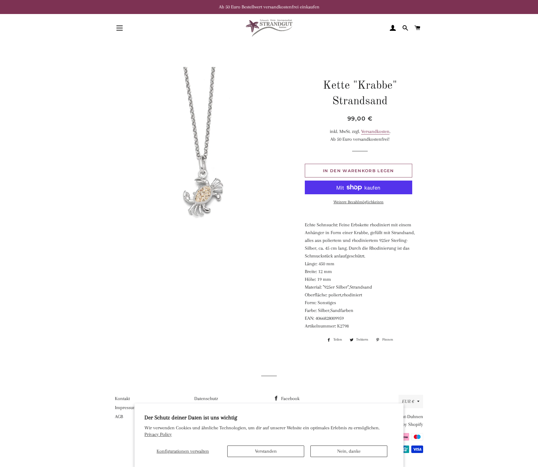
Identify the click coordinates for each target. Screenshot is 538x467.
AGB (119, 416)
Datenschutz (206, 398)
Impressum (126, 407)
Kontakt (122, 398)
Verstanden (266, 451)
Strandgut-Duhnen (405, 416)
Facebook (290, 398)
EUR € (408, 401)
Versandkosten (375, 131)
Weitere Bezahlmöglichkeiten (358, 202)
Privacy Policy (158, 434)
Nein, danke (349, 451)
